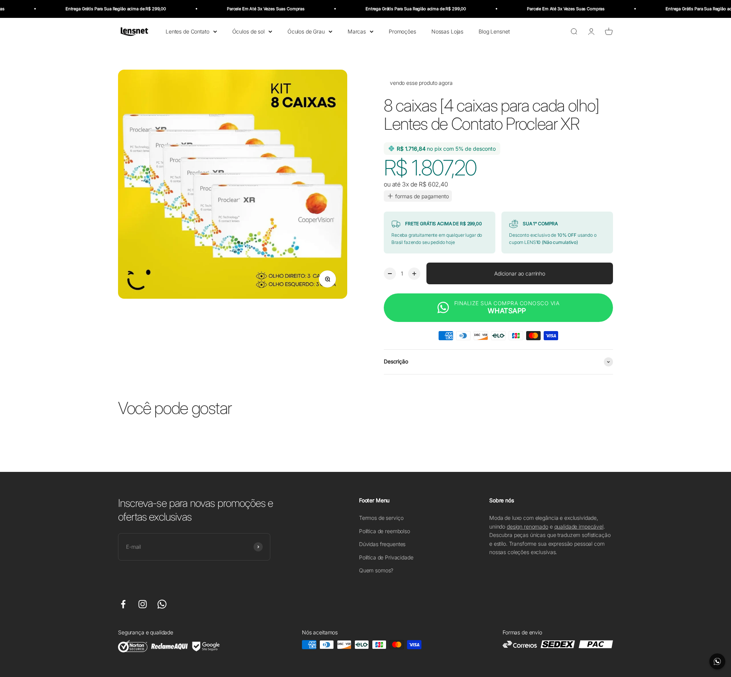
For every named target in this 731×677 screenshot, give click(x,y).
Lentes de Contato (187, 31)
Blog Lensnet (494, 31)
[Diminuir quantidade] (390, 274)
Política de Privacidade (386, 557)
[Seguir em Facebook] (123, 604)
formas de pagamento (422, 196)
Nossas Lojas (447, 31)
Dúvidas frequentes (382, 544)
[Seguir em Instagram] (142, 604)
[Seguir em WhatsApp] (162, 604)
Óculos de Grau (306, 31)
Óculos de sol (248, 31)
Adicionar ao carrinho (519, 273)
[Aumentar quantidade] (414, 274)
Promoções (402, 31)
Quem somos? (376, 570)
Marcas (357, 31)
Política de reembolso (384, 531)
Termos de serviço (381, 518)
